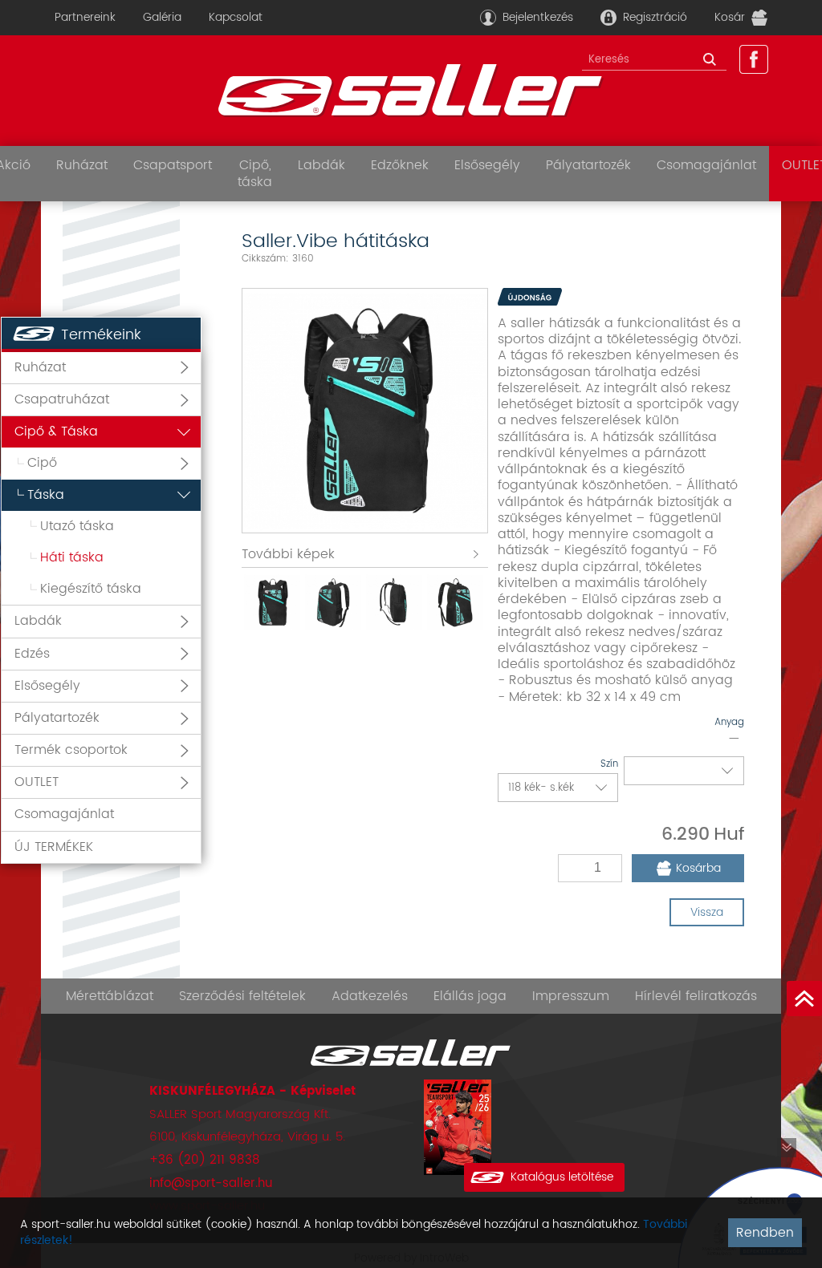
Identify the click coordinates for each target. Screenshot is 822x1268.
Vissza (706, 912)
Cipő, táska (255, 173)
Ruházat (82, 165)
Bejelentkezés (538, 17)
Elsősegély (487, 165)
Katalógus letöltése (562, 1177)
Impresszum (570, 996)
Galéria (162, 17)
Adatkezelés (370, 996)
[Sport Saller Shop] (411, 90)
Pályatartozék (588, 165)
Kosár (729, 17)
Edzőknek (400, 165)
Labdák (321, 165)
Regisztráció (655, 17)
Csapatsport (172, 165)
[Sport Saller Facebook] (753, 59)
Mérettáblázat (109, 996)
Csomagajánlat (706, 165)
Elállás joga (470, 996)
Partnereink (85, 17)
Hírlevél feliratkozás (696, 996)
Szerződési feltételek (242, 996)
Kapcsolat (235, 17)
